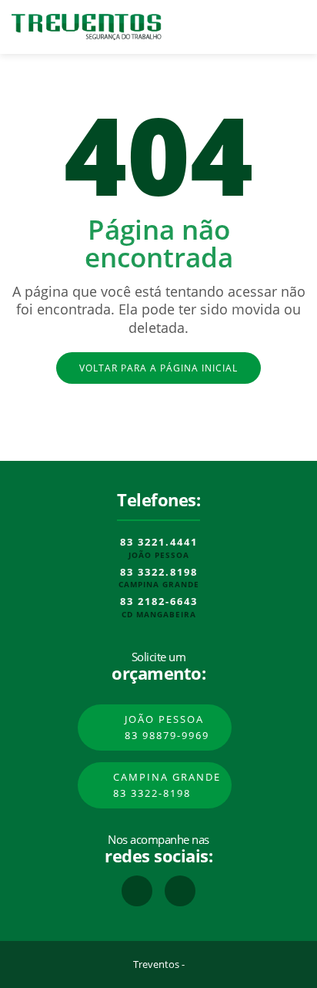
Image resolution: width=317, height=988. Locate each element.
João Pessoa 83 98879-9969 (167, 727)
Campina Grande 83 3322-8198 (167, 785)
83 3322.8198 (159, 572)
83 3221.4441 (159, 542)
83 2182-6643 (159, 602)
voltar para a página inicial (158, 368)
